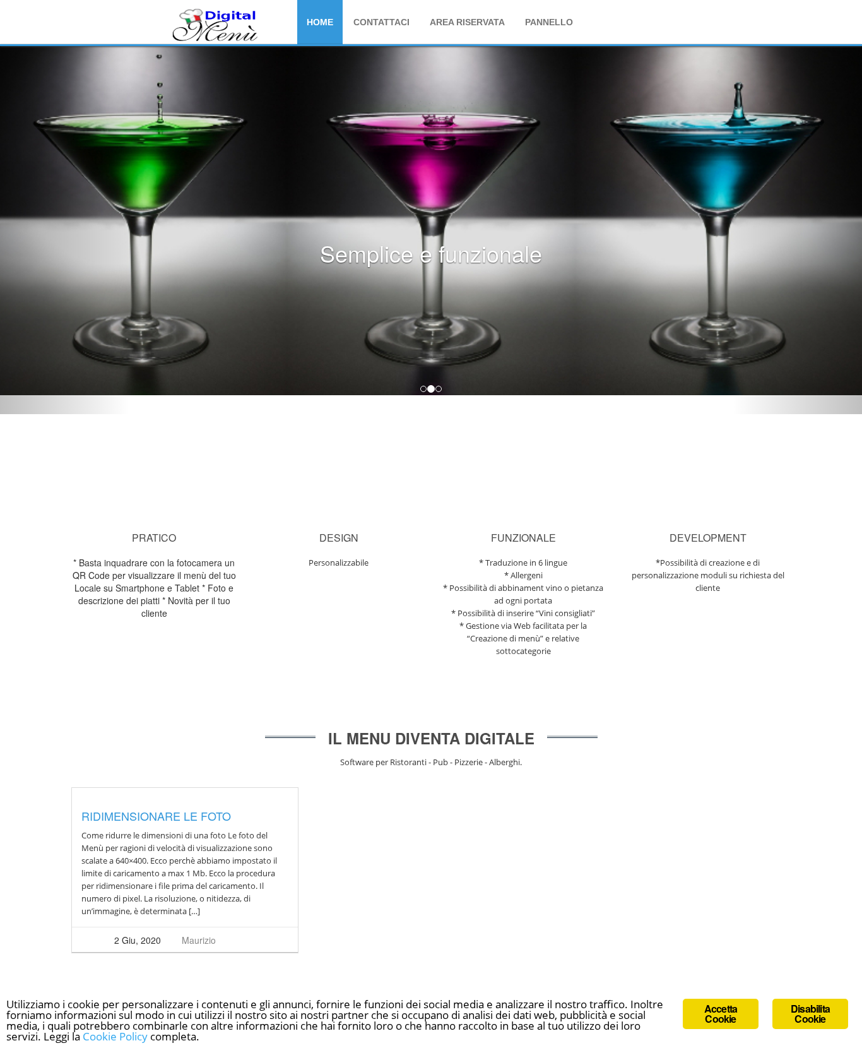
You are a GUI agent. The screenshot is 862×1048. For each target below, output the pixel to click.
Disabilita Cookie (810, 1013)
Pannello (549, 22)
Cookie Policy (115, 1036)
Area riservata (467, 22)
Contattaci (381, 22)
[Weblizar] (215, 24)
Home (320, 22)
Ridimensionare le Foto (156, 815)
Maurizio (199, 940)
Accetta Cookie (720, 1013)
